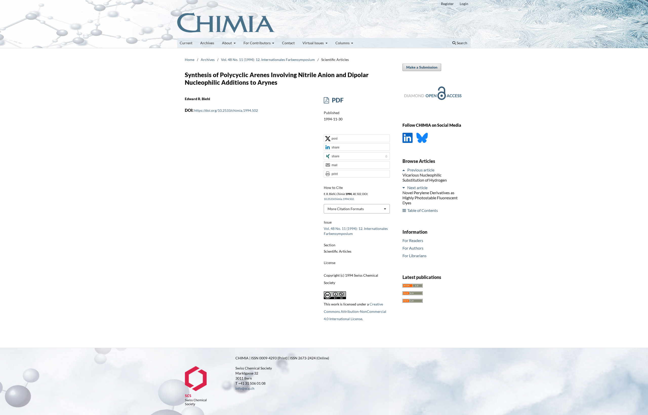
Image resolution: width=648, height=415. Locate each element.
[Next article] (404, 187)
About (227, 43)
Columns (342, 43)
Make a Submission (421, 67)
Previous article (420, 169)
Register (447, 4)
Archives (207, 43)
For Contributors (257, 43)
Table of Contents (422, 210)
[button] (357, 138)
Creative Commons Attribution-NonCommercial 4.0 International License (355, 311)
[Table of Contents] (404, 210)
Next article (417, 187)
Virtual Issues (313, 43)
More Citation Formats (346, 209)
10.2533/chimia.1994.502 (339, 199)
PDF (337, 100)
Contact (288, 43)
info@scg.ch (244, 388)
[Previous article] (404, 169)
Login (464, 4)
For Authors (412, 248)
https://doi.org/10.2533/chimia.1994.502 (226, 110)
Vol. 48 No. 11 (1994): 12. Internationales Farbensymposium (268, 59)
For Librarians (414, 255)
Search (461, 43)
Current (186, 43)
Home (189, 59)
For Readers (412, 240)
